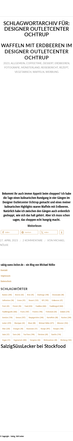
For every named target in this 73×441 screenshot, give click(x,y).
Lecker (6, 323)
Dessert (48, 63)
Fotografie (12, 67)
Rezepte (58, 328)
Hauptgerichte (36, 317)
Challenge (43, 294)
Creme (21, 300)
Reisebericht (49, 67)
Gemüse (7, 317)
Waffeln (38, 72)
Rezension (32, 328)
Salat (6, 334)
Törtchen (43, 334)
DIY (45, 300)
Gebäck (65, 311)
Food (28, 306)
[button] (10, 232)
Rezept (63, 67)
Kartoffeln (52, 317)
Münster (62, 323)
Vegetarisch (23, 72)
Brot (30, 294)
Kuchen (66, 317)
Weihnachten (50, 340)
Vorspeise (35, 340)
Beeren (19, 294)
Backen (7, 294)
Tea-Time (29, 334)
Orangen (18, 328)
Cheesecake (58, 294)
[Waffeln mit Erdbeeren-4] (36, 132)
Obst (6, 328)
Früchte (37, 311)
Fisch (6, 306)
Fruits (24, 311)
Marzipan (19, 323)
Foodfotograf (56, 306)
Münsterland (30, 67)
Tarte (16, 334)
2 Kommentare (33, 240)
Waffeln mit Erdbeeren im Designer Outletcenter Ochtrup (36, 51)
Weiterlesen (34, 225)
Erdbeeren (62, 63)
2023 (6, 63)
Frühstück (51, 311)
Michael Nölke (46, 323)
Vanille (56, 334)
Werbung (52, 72)
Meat (32, 323)
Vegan (6, 340)
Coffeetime (34, 63)
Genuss (20, 317)
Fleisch (17, 306)
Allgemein (18, 63)
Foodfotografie (9, 311)
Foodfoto (41, 306)
